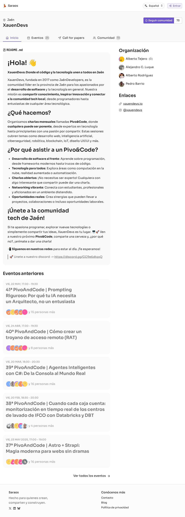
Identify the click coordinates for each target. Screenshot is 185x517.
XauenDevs (15, 25)
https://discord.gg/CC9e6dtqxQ (78, 257)
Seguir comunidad (160, 20)
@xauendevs (132, 110)
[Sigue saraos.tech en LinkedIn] (14, 508)
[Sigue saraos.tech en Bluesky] (18, 508)
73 (178, 20)
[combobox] (156, 5)
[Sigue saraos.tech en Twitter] (10, 508)
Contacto (107, 497)
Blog (104, 502)
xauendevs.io (133, 104)
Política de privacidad (115, 507)
